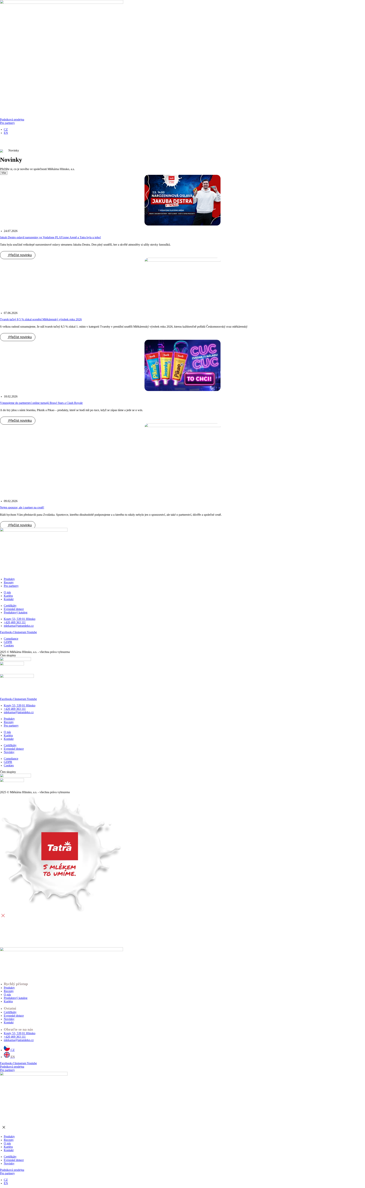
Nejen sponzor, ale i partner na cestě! (22, 507)
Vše (4, 172)
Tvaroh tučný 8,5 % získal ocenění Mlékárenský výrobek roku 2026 (41, 319)
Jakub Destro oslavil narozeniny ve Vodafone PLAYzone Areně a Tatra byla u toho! (50, 237)
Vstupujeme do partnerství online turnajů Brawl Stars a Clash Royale (41, 402)
